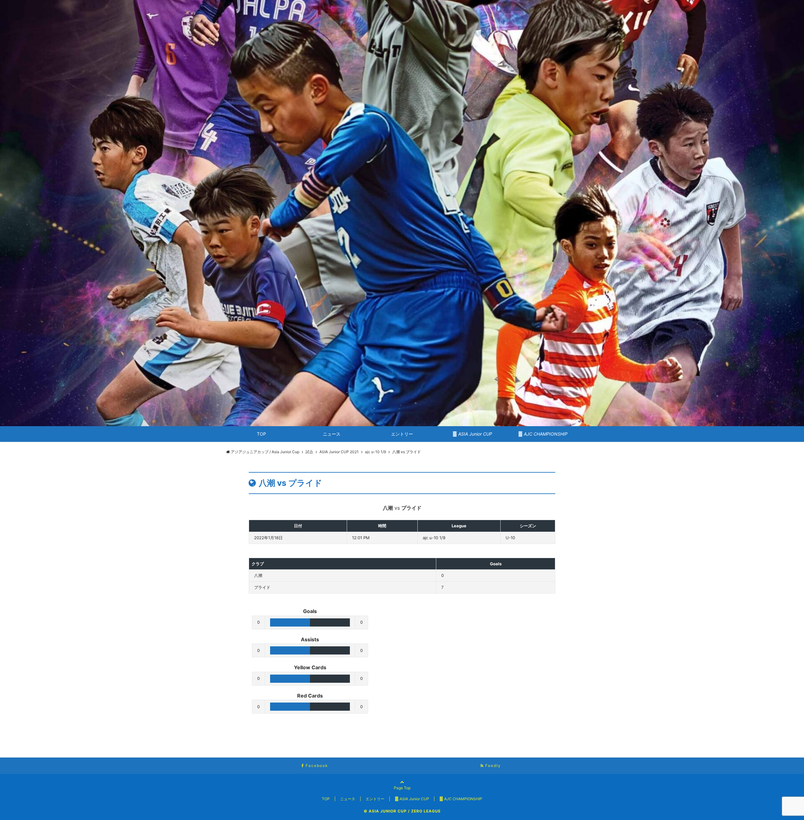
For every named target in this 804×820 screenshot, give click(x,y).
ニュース (331, 434)
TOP (261, 434)
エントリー (402, 434)
